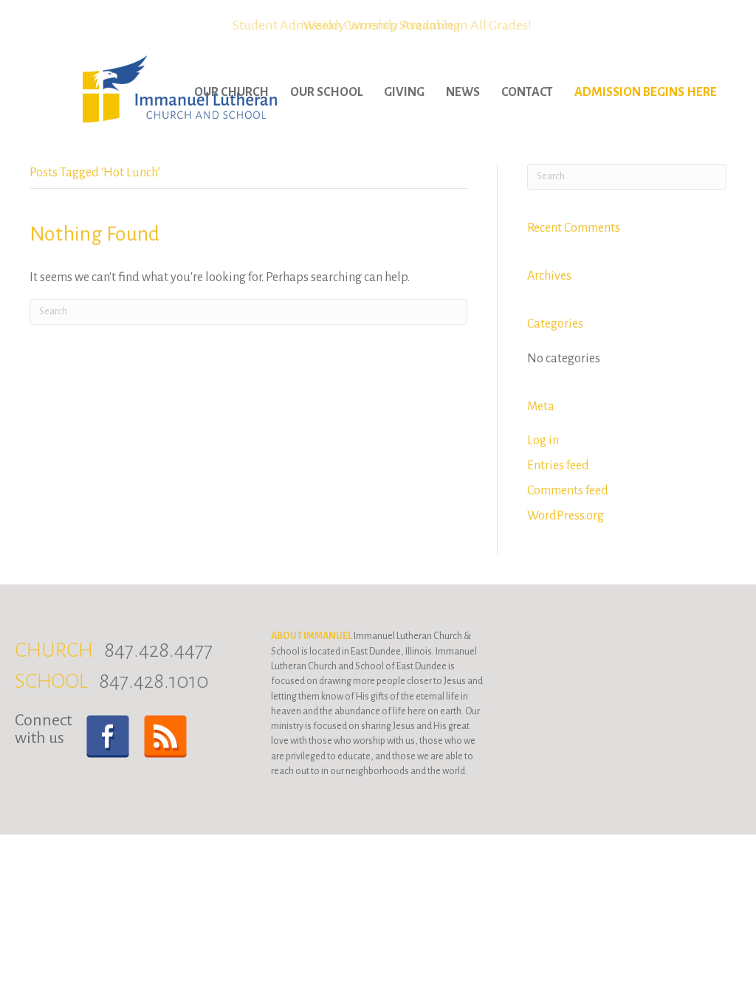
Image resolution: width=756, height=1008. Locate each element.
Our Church (231, 92)
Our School (326, 92)
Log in (543, 440)
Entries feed (558, 465)
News (463, 92)
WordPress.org (565, 515)
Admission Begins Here (645, 92)
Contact (527, 92)
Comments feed (567, 490)
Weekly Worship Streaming (382, 25)
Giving (404, 92)
